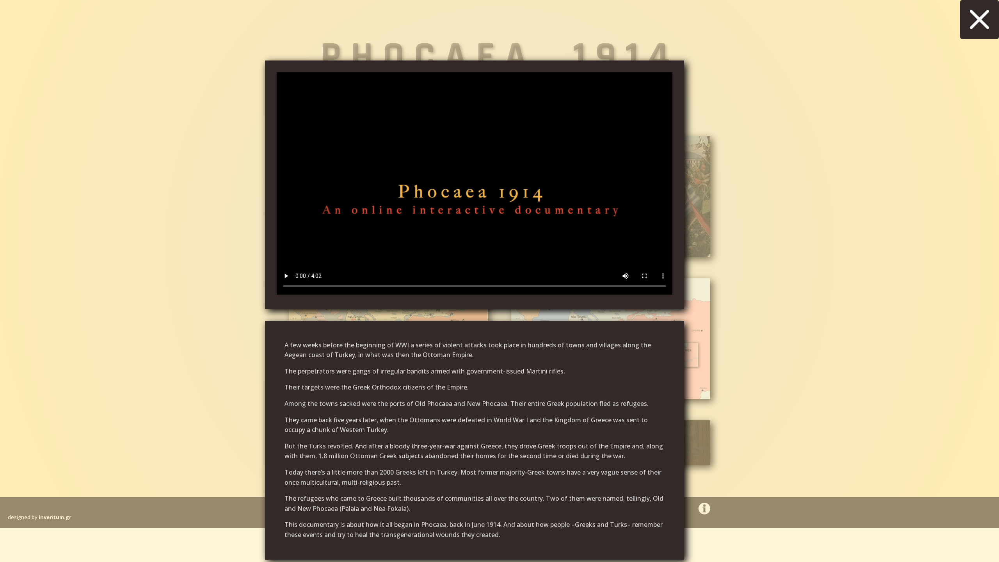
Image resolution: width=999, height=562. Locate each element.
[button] (979, 19)
